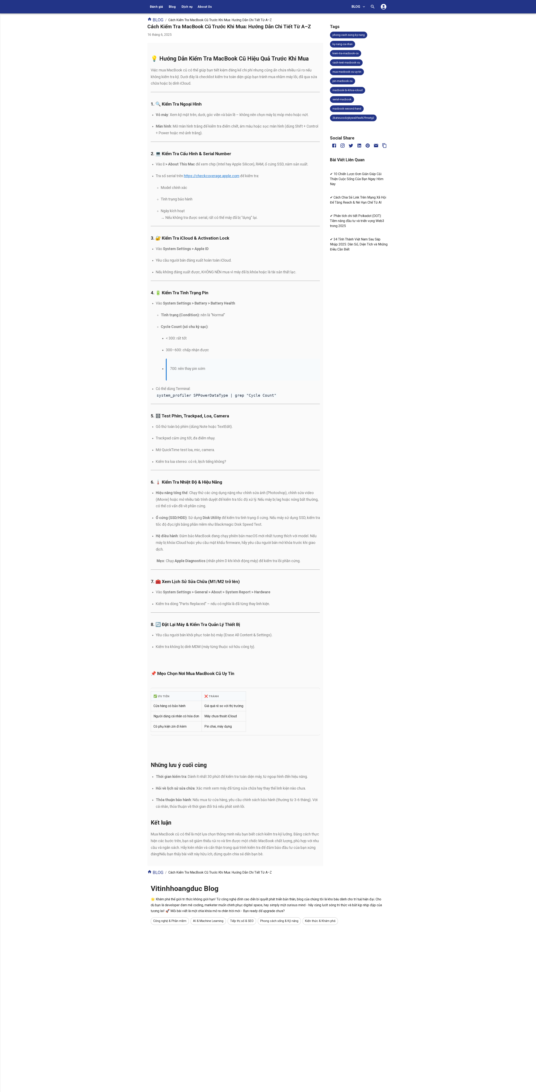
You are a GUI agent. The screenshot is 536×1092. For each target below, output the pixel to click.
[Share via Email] (376, 145)
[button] (348, 35)
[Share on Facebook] (334, 145)
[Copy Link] (384, 145)
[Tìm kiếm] (372, 7)
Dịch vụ (187, 7)
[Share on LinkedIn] (359, 145)
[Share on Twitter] (351, 145)
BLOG (356, 7)
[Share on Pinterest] (367, 145)
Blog (172, 7)
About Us (205, 7)
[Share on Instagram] (342, 145)
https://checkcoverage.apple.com (211, 176)
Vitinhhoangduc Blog (185, 888)
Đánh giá (156, 7)
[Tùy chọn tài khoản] (384, 7)
